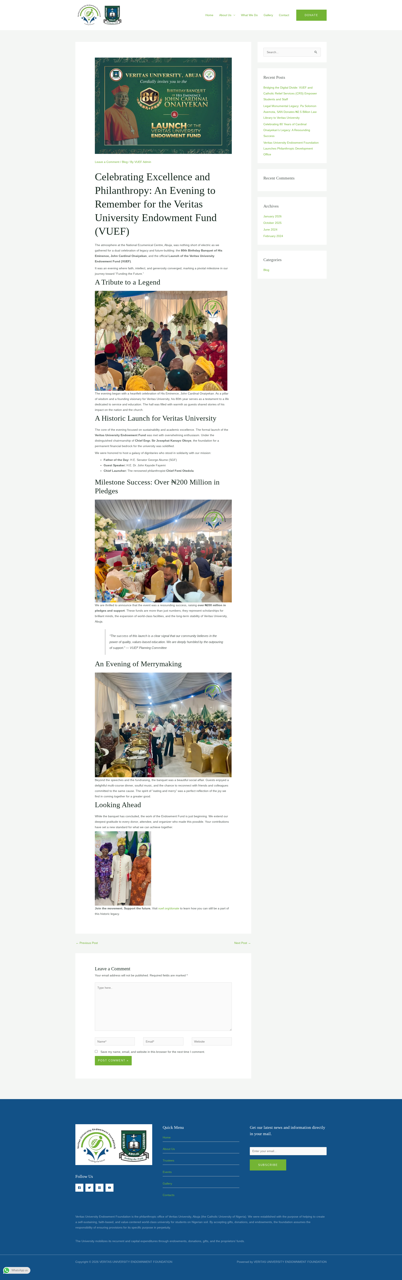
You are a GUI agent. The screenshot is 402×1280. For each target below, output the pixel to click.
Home (209, 15)
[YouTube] (109, 1188)
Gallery (268, 15)
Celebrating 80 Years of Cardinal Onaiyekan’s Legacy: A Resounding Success (286, 130)
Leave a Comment (107, 162)
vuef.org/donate (168, 908)
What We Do (249, 15)
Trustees (168, 1160)
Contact (284, 15)
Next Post (242, 943)
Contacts (168, 1195)
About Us (225, 15)
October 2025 (272, 222)
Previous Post (87, 943)
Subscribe (268, 1165)
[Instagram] (99, 1188)
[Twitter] (89, 1188)
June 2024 (270, 229)
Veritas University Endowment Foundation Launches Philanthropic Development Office (291, 148)
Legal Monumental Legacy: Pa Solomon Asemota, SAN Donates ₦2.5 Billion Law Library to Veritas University (290, 111)
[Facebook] (79, 1188)
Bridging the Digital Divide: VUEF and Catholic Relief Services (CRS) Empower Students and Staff (290, 93)
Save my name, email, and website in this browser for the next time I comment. (152, 1051)
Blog (125, 162)
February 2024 (273, 236)
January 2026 (272, 216)
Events (167, 1172)
